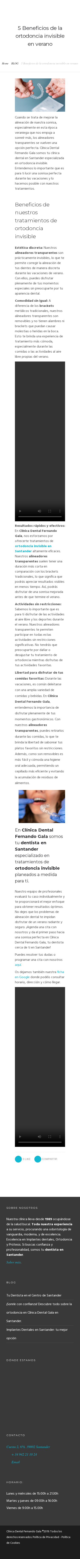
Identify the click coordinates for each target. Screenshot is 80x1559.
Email (16, 1462)
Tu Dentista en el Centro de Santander (33, 1295)
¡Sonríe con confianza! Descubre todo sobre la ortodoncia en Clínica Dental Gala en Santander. (39, 1313)
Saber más (13, 1262)
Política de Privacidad (46, 1537)
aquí (18, 965)
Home (5, 63)
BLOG (14, 63)
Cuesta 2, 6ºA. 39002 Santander (28, 1446)
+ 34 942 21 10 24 (24, 1454)
